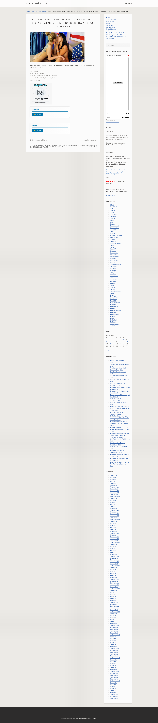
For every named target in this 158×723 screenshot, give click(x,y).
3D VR (112, 205)
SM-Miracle (113, 299)
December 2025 (114, 491)
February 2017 (114, 694)
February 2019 (114, 648)
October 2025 (114, 495)
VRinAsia (112, 326)
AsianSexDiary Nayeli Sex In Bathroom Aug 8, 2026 (118, 369)
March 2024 (113, 531)
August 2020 (113, 614)
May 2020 (113, 619)
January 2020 (114, 627)
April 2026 (113, 483)
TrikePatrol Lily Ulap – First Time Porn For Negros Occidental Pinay (119, 464)
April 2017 (113, 690)
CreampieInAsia (114, 226)
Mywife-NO (113, 280)
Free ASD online (111, 29)
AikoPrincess (113, 207)
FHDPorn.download (31, 11)
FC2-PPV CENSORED (116, 235)
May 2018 (113, 665)
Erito (111, 232)
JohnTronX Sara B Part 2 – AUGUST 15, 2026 (118, 399)
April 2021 (113, 598)
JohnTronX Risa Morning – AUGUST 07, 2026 (117, 444)
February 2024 (114, 533)
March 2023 (113, 554)
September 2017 (115, 681)
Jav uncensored (43, 11)
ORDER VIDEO (110, 38)
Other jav (44, 140)
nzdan (112, 285)
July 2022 (113, 569)
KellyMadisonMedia (115, 264)
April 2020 (113, 621)
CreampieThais (114, 228)
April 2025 (113, 506)
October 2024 (114, 518)
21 (113, 345)
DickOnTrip (113, 230)
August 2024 (113, 521)
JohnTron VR (114, 260)
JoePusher (113, 258)
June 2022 (113, 571)
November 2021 (114, 585)
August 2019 (113, 637)
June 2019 (113, 640)
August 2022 (113, 568)
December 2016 (114, 698)
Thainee (112, 308)
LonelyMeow (113, 270)
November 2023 (114, 539)
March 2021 (113, 600)
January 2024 (114, 535)
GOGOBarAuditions (115, 243)
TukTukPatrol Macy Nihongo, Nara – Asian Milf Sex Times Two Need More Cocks (119, 418)
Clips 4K (108, 23)
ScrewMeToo (114, 297)
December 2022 (114, 560)
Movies (110, 31)
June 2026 (113, 479)
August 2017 (113, 683)
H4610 (112, 247)
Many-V (112, 272)
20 (110, 345)
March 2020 (113, 623)
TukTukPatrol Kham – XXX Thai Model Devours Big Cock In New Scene (119, 429)
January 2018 (114, 673)
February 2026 (114, 487)
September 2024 (115, 520)
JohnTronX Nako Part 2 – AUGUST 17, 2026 (117, 384)
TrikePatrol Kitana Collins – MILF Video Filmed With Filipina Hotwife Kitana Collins (120, 408)
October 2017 (114, 679)
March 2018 (113, 669)
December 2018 (114, 652)
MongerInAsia (114, 276)
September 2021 (115, 589)
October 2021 (114, 587)
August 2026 (113, 475)
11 (127, 341)
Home (108, 17)
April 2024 (113, 529)
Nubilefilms (113, 281)
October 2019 (114, 633)
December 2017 (114, 675)
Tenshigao (113, 305)
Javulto (94, 718)
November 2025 (114, 493)
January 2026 (114, 489)
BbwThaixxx (113, 216)
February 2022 (114, 579)
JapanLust (113, 251)
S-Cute (112, 295)
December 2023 (114, 537)
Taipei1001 (113, 301)
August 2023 (113, 544)
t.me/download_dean (112, 122)
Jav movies (109, 25)
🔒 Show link (37, 114)
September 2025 (115, 496)
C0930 (112, 220)
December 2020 (114, 606)
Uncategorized (114, 324)
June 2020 (113, 617)
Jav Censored (112, 19)
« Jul (107, 351)
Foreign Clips (110, 21)
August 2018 (113, 660)
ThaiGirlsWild (114, 306)
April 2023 (113, 552)
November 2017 (114, 677)
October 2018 (114, 656)
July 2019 (113, 639)
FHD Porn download (37, 3)
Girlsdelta (113, 241)
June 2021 (113, 594)
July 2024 (113, 523)
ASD (111, 209)
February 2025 (114, 510)
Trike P (112, 318)
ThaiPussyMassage (115, 310)
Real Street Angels (115, 291)
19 (107, 345)
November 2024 (114, 516)
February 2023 (114, 556)
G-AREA (112, 239)
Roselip (112, 293)
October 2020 (114, 610)
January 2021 (114, 604)
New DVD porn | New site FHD (115, 33)
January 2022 (114, 581)
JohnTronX (113, 262)
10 (123, 341)
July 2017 (113, 685)
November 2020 (114, 608)
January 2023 (114, 558)
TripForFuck (113, 320)
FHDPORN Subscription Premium (116, 37)
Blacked (112, 218)
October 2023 (114, 541)
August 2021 (113, 591)
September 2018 (115, 658)
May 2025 (113, 504)
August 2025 (113, 498)
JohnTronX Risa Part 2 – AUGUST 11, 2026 (117, 413)
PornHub (112, 289)
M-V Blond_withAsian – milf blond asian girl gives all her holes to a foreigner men (80, 146)
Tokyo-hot (113, 316)
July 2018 (113, 662)
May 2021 (113, 596)
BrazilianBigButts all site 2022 (114, 35)
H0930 (112, 245)
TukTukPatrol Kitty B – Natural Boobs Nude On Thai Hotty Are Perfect (119, 423)
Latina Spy (113, 268)
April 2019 (113, 644)
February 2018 (114, 671)
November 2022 (114, 562)
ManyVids (113, 274)
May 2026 (113, 481)
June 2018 (113, 663)
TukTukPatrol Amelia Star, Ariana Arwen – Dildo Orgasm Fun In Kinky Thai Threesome (119, 435)
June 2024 (113, 525)
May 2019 (113, 642)
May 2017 (113, 688)
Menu (130, 3)
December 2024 (114, 514)
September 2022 (115, 566)
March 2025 (113, 508)
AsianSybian (113, 214)
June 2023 (113, 548)
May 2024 (113, 527)
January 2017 (114, 696)
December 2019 (114, 629)
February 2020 (114, 625)
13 (110, 343)
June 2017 (113, 687)
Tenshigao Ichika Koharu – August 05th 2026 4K (118, 451)
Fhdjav (89, 718)
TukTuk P (112, 322)
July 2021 (113, 592)
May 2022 (113, 573)
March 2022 (113, 577)
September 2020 (115, 612)
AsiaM (112, 212)
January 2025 (114, 512)
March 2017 (113, 692)
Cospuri (112, 224)
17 (123, 343)
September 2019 (115, 635)
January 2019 (114, 650)
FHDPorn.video (83, 718)
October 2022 (114, 564)
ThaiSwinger (113, 312)
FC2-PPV (112, 233)
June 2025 (113, 502)
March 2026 (113, 485)
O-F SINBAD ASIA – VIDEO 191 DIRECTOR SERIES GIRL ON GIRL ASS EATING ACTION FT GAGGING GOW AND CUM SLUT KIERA (63, 23)
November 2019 (114, 631)
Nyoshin (112, 283)
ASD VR (112, 210)
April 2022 (113, 575)
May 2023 (113, 550)
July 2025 (113, 500)
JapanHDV (113, 249)
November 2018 (114, 654)
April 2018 (113, 667)
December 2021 (114, 583)
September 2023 (115, 543)
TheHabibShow (114, 314)
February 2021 (114, 602)
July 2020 (113, 616)
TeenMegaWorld (115, 303)
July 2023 (113, 546)
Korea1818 (113, 266)
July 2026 (113, 477)
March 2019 (113, 646)
